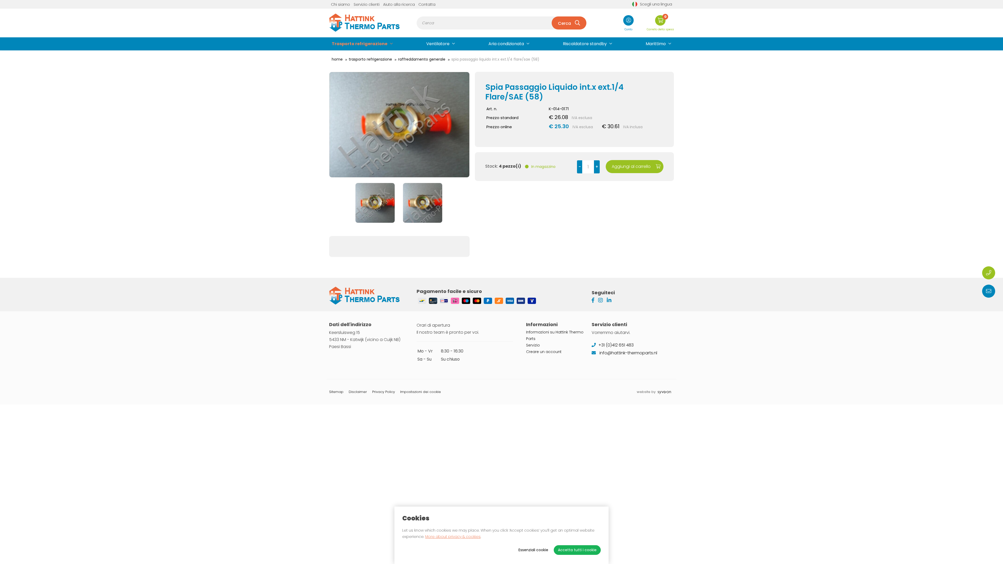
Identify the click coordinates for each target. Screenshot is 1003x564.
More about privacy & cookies (453, 536)
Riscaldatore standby (585, 44)
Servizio (533, 345)
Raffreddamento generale (421, 59)
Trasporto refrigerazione (359, 44)
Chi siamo (340, 4)
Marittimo (656, 44)
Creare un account (544, 351)
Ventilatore (438, 44)
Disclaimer (358, 392)
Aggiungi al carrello (632, 166)
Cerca (564, 23)
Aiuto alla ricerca (399, 4)
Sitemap (336, 392)
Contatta (426, 4)
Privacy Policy (383, 392)
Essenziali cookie (533, 550)
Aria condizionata (506, 44)
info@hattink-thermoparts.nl (627, 353)
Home (337, 59)
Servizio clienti (367, 4)
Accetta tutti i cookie (577, 550)
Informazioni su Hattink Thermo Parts (555, 335)
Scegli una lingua (656, 4)
